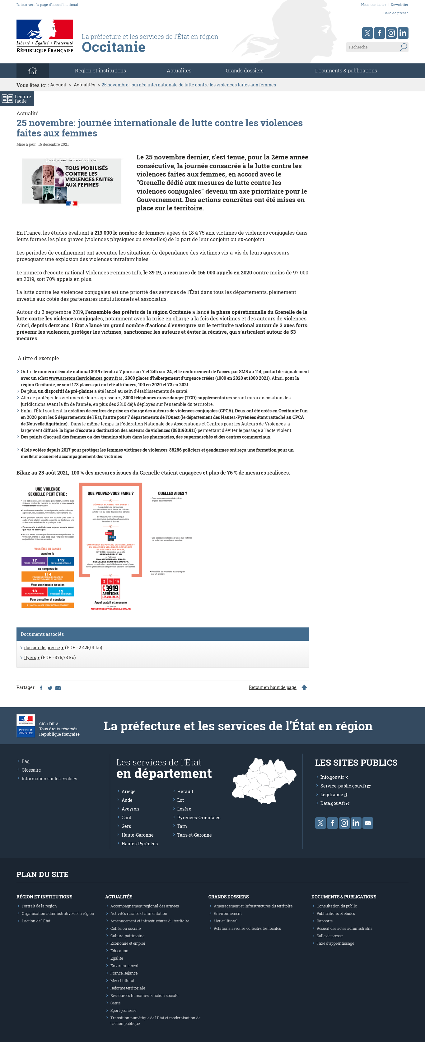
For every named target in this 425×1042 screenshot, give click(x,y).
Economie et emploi (127, 943)
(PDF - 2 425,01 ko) (63, 647)
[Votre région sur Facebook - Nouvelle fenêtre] (379, 33)
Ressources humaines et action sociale (144, 995)
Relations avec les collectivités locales (247, 928)
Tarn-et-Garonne (194, 835)
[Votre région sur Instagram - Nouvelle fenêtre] (391, 33)
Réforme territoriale (127, 987)
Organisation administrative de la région (58, 913)
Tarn (182, 826)
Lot (180, 800)
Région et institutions (44, 897)
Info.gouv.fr (332, 777)
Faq (26, 761)
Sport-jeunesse (123, 1010)
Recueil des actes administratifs (344, 928)
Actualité (27, 113)
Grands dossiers (245, 70)
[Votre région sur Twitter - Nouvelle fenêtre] (367, 33)
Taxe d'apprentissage (335, 943)
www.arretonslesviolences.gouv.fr (84, 378)
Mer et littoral (122, 980)
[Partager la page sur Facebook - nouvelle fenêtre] (41, 687)
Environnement (124, 965)
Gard (126, 817)
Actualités (179, 70)
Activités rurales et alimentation (138, 913)
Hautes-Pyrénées (140, 844)
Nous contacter (373, 4)
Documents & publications (346, 70)
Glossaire (31, 770)
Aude (127, 800)
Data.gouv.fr (333, 803)
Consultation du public (337, 905)
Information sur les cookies (49, 779)
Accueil (58, 85)
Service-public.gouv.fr (343, 786)
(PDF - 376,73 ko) (50, 657)
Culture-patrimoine (127, 935)
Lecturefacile (23, 99)
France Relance (124, 973)
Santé (115, 1002)
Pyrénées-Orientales (198, 817)
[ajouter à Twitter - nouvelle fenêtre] (49, 687)
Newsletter (400, 4)
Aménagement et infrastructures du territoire (149, 920)
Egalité (116, 958)
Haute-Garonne (138, 835)
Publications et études (336, 913)
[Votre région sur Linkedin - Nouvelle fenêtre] (403, 33)
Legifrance (332, 794)
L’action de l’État (36, 920)
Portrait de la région (39, 905)
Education (119, 950)
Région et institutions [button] (100, 70)
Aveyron (130, 809)
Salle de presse (396, 13)
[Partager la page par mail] (58, 687)
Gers (126, 826)
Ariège (129, 791)
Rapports (325, 920)
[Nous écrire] (367, 823)
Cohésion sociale (125, 928)
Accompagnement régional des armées (144, 905)
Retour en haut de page (273, 687)
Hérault (185, 791)
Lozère (184, 809)
